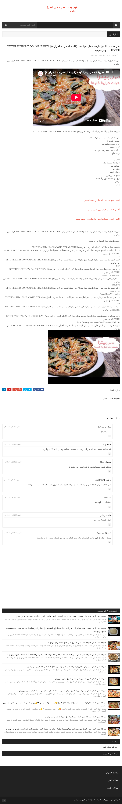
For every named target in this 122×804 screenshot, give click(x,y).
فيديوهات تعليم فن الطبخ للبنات (98, 800)
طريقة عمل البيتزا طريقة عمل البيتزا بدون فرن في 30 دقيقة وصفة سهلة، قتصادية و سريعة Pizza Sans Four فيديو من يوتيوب (56, 654)
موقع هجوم (77, 800)
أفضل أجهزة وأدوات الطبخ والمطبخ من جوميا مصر (98, 219)
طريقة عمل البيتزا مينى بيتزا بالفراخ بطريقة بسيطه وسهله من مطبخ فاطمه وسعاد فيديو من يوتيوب (66, 666)
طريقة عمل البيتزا (96, 55)
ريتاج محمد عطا (104, 427)
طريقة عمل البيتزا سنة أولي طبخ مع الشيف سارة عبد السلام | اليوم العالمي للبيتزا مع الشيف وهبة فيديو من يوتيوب (60, 616)
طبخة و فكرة (105, 515)
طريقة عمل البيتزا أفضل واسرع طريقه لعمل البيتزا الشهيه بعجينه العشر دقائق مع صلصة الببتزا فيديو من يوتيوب (61, 691)
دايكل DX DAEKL (103, 480)
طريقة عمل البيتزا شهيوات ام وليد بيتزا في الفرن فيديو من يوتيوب (79, 678)
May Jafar (107, 444)
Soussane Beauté (104, 533)
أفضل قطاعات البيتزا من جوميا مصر (104, 210)
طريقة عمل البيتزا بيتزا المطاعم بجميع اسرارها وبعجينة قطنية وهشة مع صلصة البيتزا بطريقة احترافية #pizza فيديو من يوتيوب (56, 729)
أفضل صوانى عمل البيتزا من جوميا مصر (102, 200)
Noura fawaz (105, 462)
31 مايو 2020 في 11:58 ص (13, 426)
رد (109, 436)
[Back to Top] (4, 800)
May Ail (107, 498)
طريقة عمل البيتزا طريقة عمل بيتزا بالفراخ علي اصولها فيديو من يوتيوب (77, 642)
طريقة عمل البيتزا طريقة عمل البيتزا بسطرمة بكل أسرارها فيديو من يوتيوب (75, 717)
